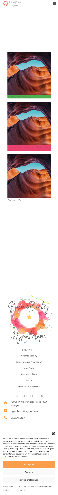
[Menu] (54, 3)
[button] (53, 433)
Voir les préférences (29, 479)
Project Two (14, 199)
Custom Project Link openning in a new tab (28, 148)
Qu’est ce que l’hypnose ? (29, 361)
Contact (29, 380)
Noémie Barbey (29, 355)
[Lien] (11, 3)
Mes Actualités (29, 374)
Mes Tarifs (29, 367)
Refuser (29, 472)
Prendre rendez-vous (29, 386)
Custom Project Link (18, 97)
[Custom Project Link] (29, 53)
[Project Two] (29, 156)
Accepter (29, 464)
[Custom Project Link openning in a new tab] (29, 103)
